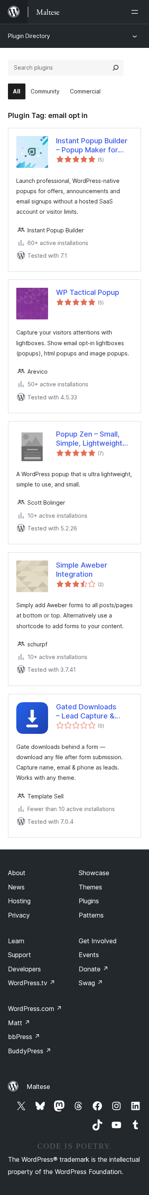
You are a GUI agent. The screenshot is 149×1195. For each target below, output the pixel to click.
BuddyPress (29, 1051)
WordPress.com (35, 1009)
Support (19, 955)
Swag (91, 983)
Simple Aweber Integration (81, 569)
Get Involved (98, 941)
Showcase (94, 873)
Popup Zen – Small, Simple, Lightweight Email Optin (89, 439)
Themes (90, 887)
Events (89, 955)
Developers (24, 969)
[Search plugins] (116, 68)
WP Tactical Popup (87, 292)
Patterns (91, 915)
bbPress (24, 1037)
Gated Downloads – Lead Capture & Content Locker (86, 712)
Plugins (89, 901)
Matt (19, 1023)
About (16, 873)
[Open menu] (136, 12)
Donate (93, 969)
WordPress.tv (31, 983)
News (16, 887)
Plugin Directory (29, 35)
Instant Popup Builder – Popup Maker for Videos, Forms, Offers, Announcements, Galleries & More (92, 146)
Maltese (38, 1087)
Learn (16, 941)
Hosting (19, 901)
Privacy (19, 915)
